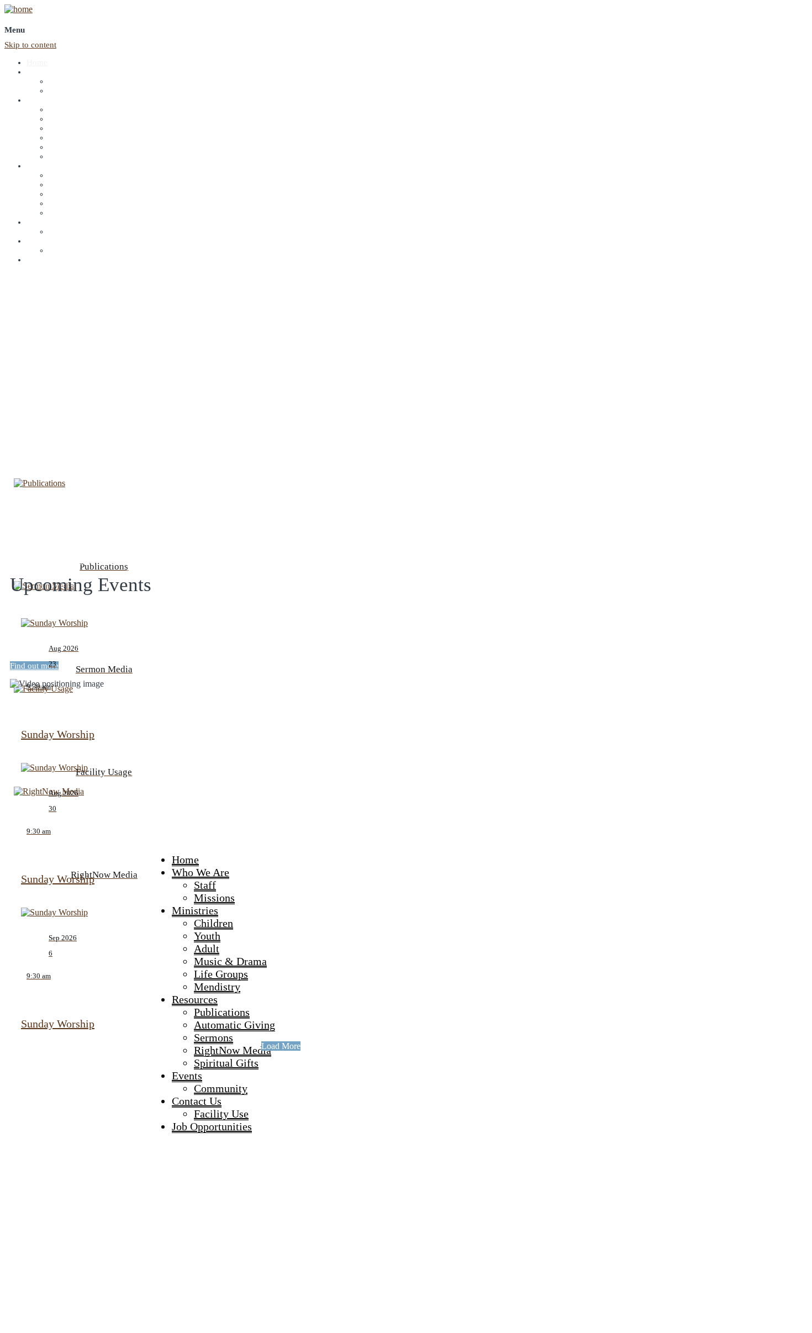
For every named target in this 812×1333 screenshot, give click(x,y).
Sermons (63, 193)
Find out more (34, 665)
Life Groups (69, 147)
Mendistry (66, 156)
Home (37, 62)
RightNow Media (78, 203)
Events (38, 222)
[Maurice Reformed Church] (18, 9)
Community (69, 231)
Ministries (43, 100)
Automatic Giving (79, 184)
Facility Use (69, 250)
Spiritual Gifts (72, 212)
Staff (57, 81)
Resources (44, 165)
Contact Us (46, 240)
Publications (70, 175)
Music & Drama (76, 137)
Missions (64, 90)
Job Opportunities (57, 259)
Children (63, 109)
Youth (59, 118)
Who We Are (49, 71)
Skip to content (30, 44)
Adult (58, 128)
